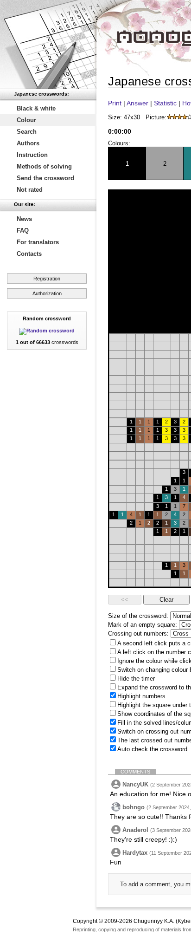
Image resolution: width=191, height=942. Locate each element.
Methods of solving (44, 166)
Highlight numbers (141, 696)
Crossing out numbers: (138, 633)
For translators (38, 242)
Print (114, 103)
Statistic (165, 103)
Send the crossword (45, 178)
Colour (26, 120)
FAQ (23, 230)
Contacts (29, 253)
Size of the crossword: (138, 615)
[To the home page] (48, 44)
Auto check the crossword (152, 749)
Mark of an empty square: (142, 624)
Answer (137, 103)
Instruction (32, 154)
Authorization (47, 293)
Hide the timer (136, 678)
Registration (46, 278)
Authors (28, 143)
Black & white (36, 108)
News (24, 218)
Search (27, 131)
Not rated (30, 189)
